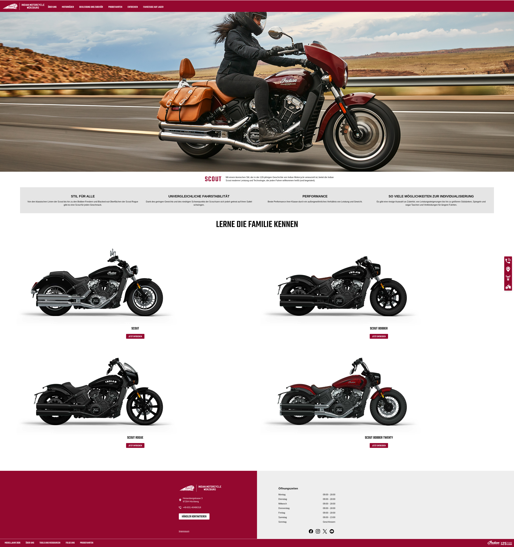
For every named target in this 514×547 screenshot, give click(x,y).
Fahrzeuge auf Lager (153, 7)
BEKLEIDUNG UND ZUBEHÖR (91, 7)
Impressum (184, 531)
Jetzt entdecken (135, 336)
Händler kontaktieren (194, 516)
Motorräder (68, 7)
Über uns (52, 7)
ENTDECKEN (133, 7)
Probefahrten (115, 7)
